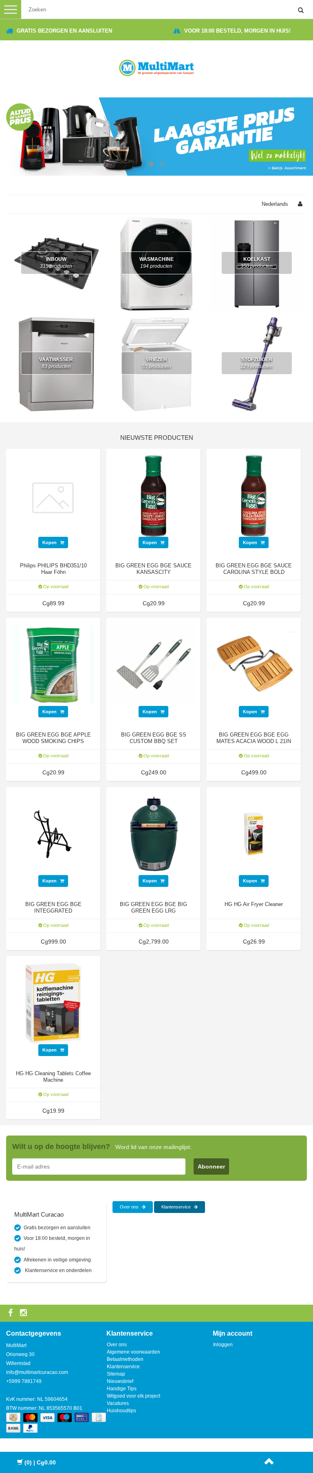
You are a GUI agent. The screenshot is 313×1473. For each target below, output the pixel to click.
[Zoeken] (301, 10)
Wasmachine (156, 262)
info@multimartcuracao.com (37, 1372)
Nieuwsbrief (120, 1381)
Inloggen (223, 1344)
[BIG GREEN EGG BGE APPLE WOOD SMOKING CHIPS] (53, 664)
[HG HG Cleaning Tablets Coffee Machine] (53, 1003)
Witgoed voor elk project (133, 1396)
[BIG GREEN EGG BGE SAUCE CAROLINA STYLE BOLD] (254, 495)
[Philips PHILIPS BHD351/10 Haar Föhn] (53, 495)
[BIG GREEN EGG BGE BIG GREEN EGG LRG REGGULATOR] (153, 834)
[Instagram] (24, 1313)
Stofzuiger (256, 363)
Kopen (50, 542)
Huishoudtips (121, 1410)
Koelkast (256, 262)
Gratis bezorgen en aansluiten (64, 31)
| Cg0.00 (40, 1462)
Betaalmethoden (125, 1359)
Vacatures (118, 1403)
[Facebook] (11, 1313)
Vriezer (156, 363)
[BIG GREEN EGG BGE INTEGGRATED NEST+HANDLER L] (53, 834)
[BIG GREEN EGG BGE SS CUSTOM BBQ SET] (153, 664)
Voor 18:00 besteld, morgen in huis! (237, 31)
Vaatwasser (56, 363)
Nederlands (275, 204)
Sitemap (116, 1374)
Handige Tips (122, 1388)
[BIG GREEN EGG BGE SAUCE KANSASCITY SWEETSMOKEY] (153, 495)
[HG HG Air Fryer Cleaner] (254, 834)
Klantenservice (176, 1206)
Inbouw (56, 262)
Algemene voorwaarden (133, 1352)
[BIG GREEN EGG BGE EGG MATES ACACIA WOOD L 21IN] (254, 664)
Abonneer (211, 1166)
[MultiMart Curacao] (156, 66)
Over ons (130, 1206)
